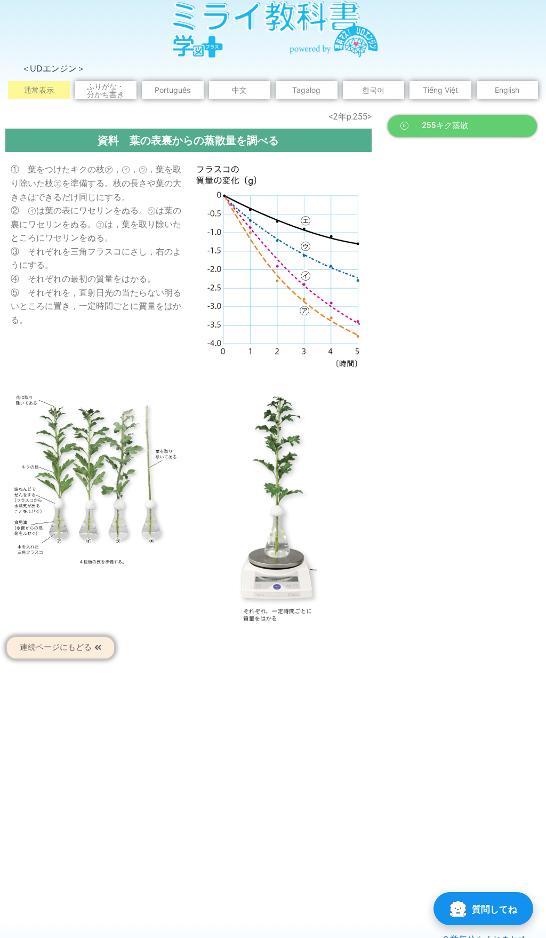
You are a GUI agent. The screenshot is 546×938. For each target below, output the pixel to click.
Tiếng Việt (440, 89)
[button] (462, 126)
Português (172, 89)
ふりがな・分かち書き (105, 90)
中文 (239, 89)
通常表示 (39, 89)
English (507, 89)
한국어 (373, 89)
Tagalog (306, 89)
